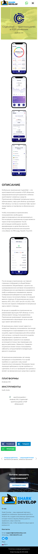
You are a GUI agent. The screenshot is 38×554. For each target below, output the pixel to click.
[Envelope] (3, 538)
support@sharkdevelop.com (16, 533)
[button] (32, 3)
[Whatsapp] (6, 538)
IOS (22, 33)
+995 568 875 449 (15, 535)
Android (17, 33)
